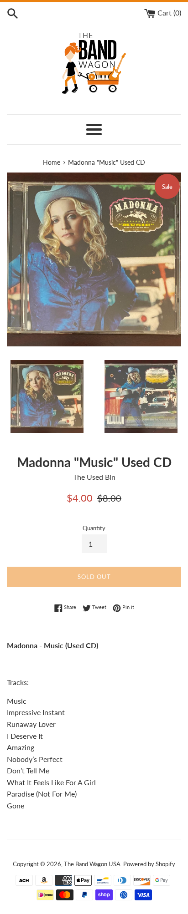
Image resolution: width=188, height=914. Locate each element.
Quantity (94, 528)
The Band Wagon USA (92, 864)
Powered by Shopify (149, 864)
